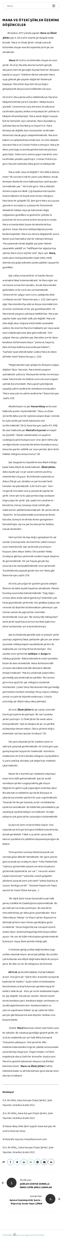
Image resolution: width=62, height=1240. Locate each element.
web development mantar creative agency (23, 1235)
